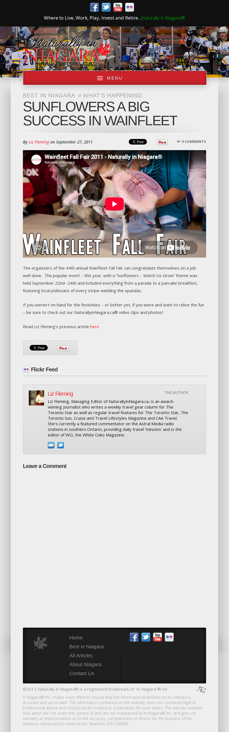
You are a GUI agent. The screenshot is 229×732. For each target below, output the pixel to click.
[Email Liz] (51, 445)
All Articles (80, 655)
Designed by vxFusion (201, 689)
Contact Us (81, 673)
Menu (115, 78)
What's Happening (112, 95)
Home (76, 637)
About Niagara (85, 664)
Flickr (129, 7)
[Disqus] (114, 543)
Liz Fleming (38, 142)
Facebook (94, 7)
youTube (117, 7)
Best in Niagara (49, 95)
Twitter (106, 7)
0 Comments (194, 141)
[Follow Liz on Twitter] (60, 445)
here (94, 326)
